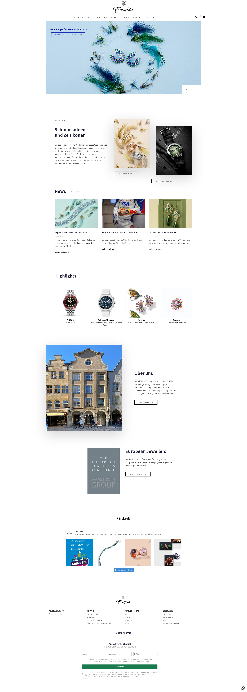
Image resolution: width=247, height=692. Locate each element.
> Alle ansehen (76, 192)
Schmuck (128, 620)
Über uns (128, 614)
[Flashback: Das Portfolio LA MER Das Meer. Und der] (167, 552)
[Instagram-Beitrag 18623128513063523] (79, 552)
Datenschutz (168, 617)
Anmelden (119, 667)
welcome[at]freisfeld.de (101, 623)
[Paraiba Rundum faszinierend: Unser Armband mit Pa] (109, 552)
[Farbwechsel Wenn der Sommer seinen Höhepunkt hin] (138, 552)
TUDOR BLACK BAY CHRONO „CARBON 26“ (120, 232)
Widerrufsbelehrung (171, 623)
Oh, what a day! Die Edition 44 (162, 232)
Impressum (167, 614)
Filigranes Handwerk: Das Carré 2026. (71, 232)
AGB (164, 620)
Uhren (127, 617)
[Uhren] (174, 150)
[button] (196, 17)
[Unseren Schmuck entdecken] (132, 143)
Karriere (128, 623)
